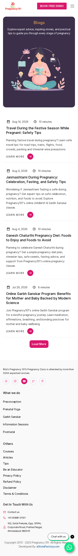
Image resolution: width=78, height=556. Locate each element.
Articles (8, 457)
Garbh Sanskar (12, 416)
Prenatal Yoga (11, 409)
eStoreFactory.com (48, 546)
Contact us (14, 512)
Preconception (12, 401)
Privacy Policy (12, 475)
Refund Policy (12, 481)
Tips (6, 463)
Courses (8, 451)
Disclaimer (9, 487)
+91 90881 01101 (17, 517)
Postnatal (9, 431)
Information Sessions (16, 424)
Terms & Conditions (15, 494)
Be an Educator (13, 469)
